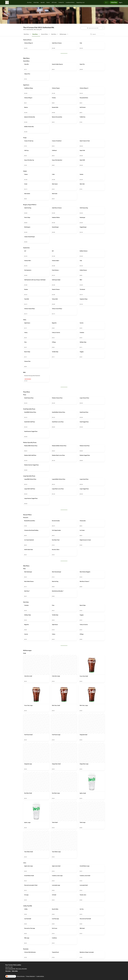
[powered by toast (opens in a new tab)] (11, 976)
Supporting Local (80, 2)
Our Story (29, 2)
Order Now (36, 2)
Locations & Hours (70, 2)
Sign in (120, 2)
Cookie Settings (40, 976)
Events (48, 2)
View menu (8, 971)
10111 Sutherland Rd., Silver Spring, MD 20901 (16, 968)
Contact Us (61, 2)
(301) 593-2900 (9, 967)
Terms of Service (21, 976)
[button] (27, 34)
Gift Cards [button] (54, 2)
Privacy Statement (30, 976)
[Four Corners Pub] (7, 2)
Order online (15, 971)
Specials (43, 2)
